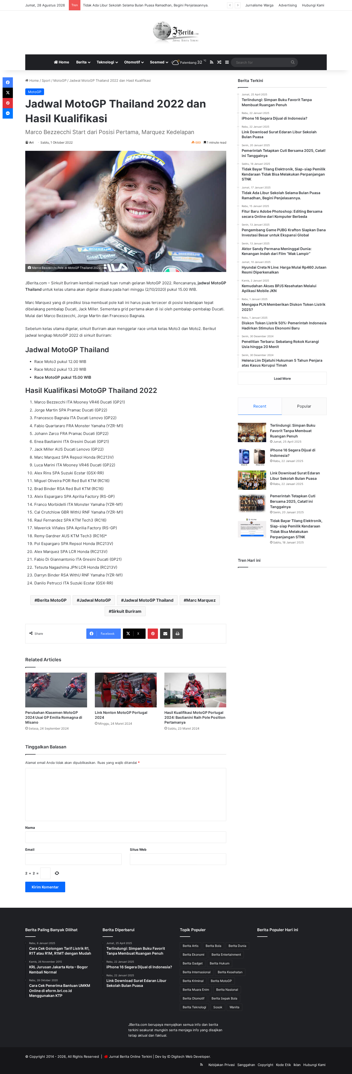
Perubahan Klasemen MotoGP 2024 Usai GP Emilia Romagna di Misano (53, 717)
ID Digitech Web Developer (188, 1056)
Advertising (288, 5)
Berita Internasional (197, 972)
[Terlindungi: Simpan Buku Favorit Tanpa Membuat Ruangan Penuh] (252, 432)
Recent (259, 406)
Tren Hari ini (249, 560)
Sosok (217, 1007)
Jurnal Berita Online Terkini (130, 1056)
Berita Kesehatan (230, 972)
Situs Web (138, 849)
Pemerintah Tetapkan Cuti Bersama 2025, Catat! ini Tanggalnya (292, 501)
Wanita (234, 1007)
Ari (31, 142)
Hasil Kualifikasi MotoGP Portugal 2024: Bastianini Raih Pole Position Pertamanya (194, 717)
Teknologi (105, 62)
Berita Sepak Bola (224, 998)
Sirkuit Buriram (126, 611)
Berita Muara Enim (196, 990)
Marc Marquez (201, 600)
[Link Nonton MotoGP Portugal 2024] (126, 690)
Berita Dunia (237, 946)
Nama (30, 827)
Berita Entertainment (226, 954)
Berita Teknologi (194, 1007)
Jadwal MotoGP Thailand (148, 600)
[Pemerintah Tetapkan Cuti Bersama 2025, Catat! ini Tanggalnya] (252, 503)
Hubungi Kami (313, 5)
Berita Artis (190, 946)
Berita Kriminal (193, 981)
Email (30, 849)
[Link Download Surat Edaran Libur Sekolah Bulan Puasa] (252, 480)
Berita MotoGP (51, 600)
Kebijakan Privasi (221, 1065)
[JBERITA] (176, 32)
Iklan (297, 1065)
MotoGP (59, 80)
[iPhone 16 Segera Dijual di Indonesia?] (252, 457)
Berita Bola (213, 946)
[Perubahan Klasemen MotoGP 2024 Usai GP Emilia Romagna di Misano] (56, 690)
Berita (81, 62)
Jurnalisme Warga (259, 5)
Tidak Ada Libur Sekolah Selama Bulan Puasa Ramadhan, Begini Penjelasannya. (145, 5)
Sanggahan (246, 1065)
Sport (46, 80)
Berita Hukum (219, 963)
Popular (304, 406)
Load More (282, 378)
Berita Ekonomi (193, 954)
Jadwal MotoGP (95, 600)
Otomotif (132, 62)
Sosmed (157, 62)
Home (63, 62)
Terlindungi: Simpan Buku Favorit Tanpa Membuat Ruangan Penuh (292, 430)
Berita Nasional (227, 990)
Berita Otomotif (193, 998)
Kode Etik (283, 1065)
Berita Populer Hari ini (277, 929)
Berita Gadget (193, 963)
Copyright (265, 1065)
